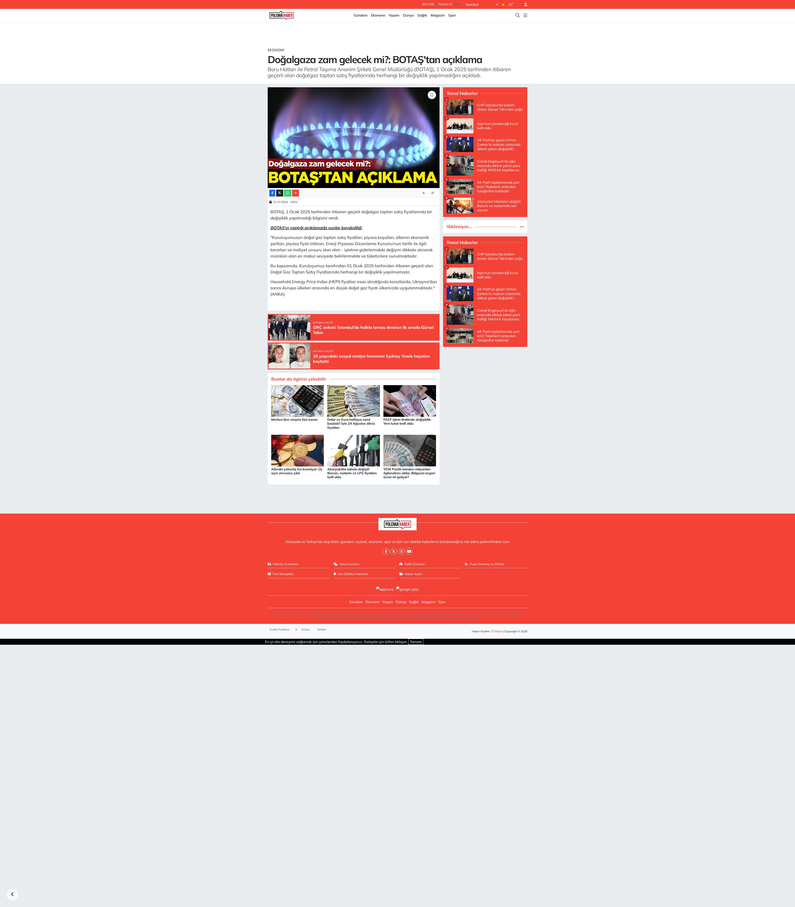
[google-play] (407, 589)
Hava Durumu (349, 564)
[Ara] (518, 15)
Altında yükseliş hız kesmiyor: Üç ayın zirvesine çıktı (296, 471)
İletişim (321, 629)
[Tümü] (522, 226)
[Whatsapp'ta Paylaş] (287, 193)
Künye (305, 629)
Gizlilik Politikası (279, 629)
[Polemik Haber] (282, 15)
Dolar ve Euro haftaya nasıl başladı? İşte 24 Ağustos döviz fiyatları (351, 423)
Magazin (438, 15)
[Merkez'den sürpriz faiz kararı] (297, 400)
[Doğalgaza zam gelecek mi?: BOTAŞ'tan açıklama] (354, 137)
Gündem (360, 15)
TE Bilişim (497, 631)
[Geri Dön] (12, 894)
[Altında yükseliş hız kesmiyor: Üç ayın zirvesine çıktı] (297, 450)
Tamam (416, 642)
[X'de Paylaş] (279, 193)
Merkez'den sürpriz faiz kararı (294, 419)
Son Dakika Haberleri (353, 574)
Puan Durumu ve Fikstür (487, 564)
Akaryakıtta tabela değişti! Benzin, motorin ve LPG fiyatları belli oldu (352, 473)
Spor (452, 15)
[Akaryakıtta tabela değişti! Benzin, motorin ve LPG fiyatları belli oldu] (353, 450)
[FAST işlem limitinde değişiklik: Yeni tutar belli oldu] (409, 400)
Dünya (408, 15)
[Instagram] (401, 551)
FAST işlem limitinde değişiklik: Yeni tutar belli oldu (407, 421)
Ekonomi (378, 15)
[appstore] (385, 589)
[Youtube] (409, 551)
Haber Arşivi (413, 574)
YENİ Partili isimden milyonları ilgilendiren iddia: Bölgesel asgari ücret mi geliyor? (409, 473)
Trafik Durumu (414, 564)
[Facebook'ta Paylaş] (272, 193)
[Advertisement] (485, 379)
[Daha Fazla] (295, 193)
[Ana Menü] (525, 15)
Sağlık (422, 15)
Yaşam (394, 15)
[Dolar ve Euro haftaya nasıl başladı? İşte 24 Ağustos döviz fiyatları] (353, 400)
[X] (393, 551)
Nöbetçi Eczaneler (285, 564)
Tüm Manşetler (283, 574)
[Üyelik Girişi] (524, 4)
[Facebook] (386, 551)
